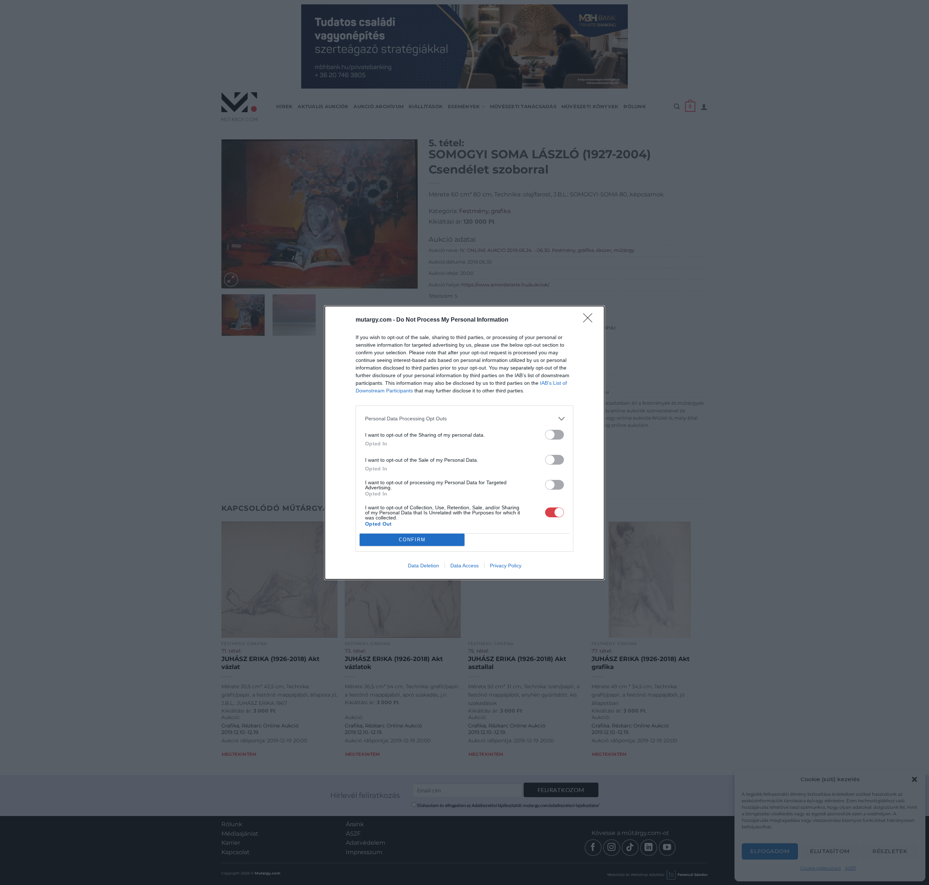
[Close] (590, 320)
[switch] (554, 435)
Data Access (464, 565)
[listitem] (464, 419)
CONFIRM (412, 539)
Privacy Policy (505, 565)
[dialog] (464, 442)
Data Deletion (423, 565)
